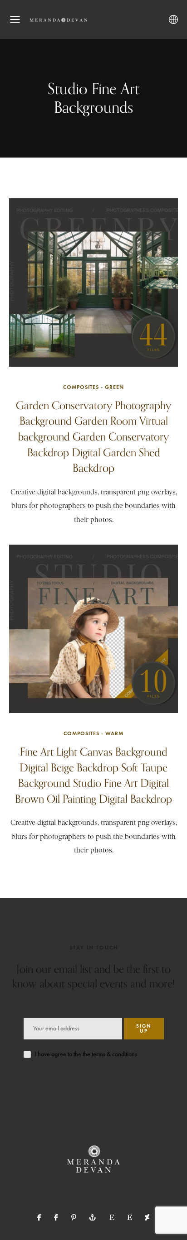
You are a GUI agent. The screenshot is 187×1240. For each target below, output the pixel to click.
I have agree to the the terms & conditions (85, 1054)
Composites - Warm (93, 733)
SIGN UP (144, 1028)
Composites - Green (93, 386)
